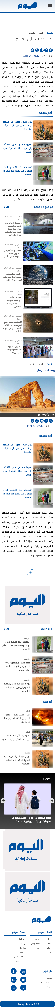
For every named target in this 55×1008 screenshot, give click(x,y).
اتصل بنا (23, 948)
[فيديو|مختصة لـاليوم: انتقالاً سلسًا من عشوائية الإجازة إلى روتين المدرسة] (27, 799)
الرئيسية (50, 33)
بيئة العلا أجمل (46, 369)
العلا (47, 426)
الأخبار (41, 33)
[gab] (23, 972)
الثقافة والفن (36, 943)
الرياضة (49, 948)
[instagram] (14, 980)
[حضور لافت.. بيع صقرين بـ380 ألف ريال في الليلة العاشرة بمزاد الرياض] (42, 665)
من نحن (49, 978)
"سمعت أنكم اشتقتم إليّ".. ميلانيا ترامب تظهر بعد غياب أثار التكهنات (17, 170)
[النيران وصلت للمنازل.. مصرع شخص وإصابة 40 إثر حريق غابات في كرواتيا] (42, 717)
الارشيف (23, 943)
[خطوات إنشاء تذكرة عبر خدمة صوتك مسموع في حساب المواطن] (38, 298)
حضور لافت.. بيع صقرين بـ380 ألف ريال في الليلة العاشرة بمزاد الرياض (17, 148)
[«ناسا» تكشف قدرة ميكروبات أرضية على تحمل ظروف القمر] (38, 275)
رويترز (51, 55)
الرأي (39, 948)
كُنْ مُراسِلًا (22, 939)
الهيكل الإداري (46, 982)
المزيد (6, 207)
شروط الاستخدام (46, 987)
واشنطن (45, 55)
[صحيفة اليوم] (27, 5)
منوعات (32, 33)
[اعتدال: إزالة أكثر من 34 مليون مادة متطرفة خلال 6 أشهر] (38, 251)
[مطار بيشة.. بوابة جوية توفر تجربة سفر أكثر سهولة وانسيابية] (38, 347)
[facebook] (46, 50)
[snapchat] (14, 971)
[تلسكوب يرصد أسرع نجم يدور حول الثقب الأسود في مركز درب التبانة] (38, 323)
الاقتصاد (38, 939)
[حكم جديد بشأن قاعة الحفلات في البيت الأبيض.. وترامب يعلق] (42, 738)
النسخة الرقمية (25, 1004)
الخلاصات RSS (21, 961)
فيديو (50, 952)
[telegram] (42, 50)
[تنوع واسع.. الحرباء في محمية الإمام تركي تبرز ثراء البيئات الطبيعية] (42, 686)
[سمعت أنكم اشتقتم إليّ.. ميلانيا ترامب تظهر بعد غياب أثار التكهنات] (42, 644)
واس (51, 426)
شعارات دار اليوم (20, 957)
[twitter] (51, 50)
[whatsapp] (37, 50)
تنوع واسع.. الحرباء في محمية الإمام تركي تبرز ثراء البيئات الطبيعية (17, 125)
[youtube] (23, 980)
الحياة (50, 943)
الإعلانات (23, 952)
